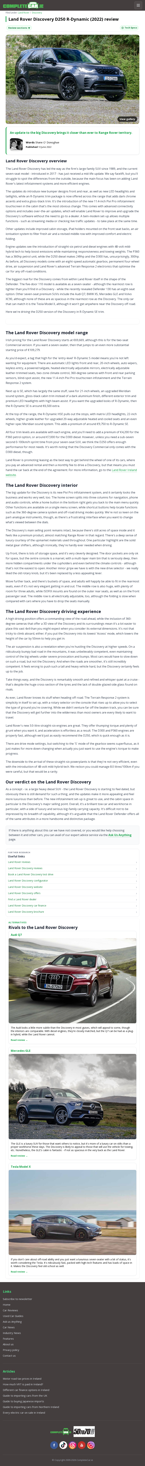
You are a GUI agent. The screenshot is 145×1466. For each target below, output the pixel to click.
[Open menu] (138, 5)
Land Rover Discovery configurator (28, 880)
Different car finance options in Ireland (26, 1390)
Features (8, 1338)
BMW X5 (92, 294)
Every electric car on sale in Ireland (24, 1412)
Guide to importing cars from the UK (25, 1395)
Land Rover (23, 12)
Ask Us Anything (120, 835)
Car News (9, 1327)
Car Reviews (10, 1310)
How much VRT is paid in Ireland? (23, 1384)
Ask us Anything (12, 1321)
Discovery (37, 12)
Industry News (12, 1333)
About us (8, 1344)
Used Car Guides (13, 1316)
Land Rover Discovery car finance (27, 905)
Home (6, 1304)
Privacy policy (11, 1350)
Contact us (9, 1355)
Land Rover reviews (19, 862)
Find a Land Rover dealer (22, 899)
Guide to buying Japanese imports (23, 1401)
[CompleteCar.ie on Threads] (72, 1445)
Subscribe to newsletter (17, 1299)
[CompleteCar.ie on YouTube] (82, 1445)
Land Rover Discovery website (25, 887)
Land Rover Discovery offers (24, 893)
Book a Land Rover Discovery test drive (30, 874)
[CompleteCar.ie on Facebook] (54, 1445)
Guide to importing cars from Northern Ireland (31, 1407)
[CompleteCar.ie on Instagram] (91, 1445)
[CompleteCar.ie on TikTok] (63, 1445)
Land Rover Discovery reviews (25, 868)
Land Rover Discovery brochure (26, 911)
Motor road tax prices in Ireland (22, 1378)
